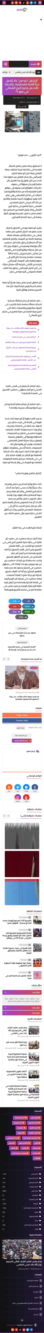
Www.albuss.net (35, 1269)
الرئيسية (33, 64)
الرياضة (20, 1132)
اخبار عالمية (34, 1127)
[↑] (22, 1320)
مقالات (21, 102)
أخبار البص (34, 1117)
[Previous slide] (8, 816)
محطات (35, 1148)
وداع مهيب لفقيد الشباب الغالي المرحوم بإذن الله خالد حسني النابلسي (17, 1030)
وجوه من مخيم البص (19, 1153)
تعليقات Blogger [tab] (22, 715)
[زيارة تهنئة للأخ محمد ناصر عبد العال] (34, 1045)
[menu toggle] (40, 2)
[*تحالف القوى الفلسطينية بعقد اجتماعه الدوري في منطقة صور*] (34, 1074)
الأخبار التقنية (33, 1132)
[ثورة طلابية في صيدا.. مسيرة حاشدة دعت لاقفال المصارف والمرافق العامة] (37, 947)
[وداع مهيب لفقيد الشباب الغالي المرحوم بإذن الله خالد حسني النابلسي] (34, 1030)
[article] (22, 632)
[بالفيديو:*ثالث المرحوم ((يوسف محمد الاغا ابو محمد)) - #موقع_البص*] (37, 920)
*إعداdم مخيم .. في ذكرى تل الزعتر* (24, 336)
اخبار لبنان (35, 1190)
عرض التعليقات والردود (21, 740)
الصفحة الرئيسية (32, 102)
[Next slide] (4, 659)
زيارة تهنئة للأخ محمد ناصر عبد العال (16, 1043)
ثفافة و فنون (23, 1143)
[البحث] (4, 2)
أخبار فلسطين (33, 1122)
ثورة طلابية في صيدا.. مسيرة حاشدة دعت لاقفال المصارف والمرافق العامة (17, 950)
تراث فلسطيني (12, 1137)
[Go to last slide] (8, 659)
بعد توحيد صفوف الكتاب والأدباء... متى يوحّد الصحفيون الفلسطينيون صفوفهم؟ (21, 330)
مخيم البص (10, 1325)
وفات (36, 1158)
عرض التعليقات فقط (21, 735)
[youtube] (27, 2)
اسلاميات (20, 1127)
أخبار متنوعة (18, 1122)
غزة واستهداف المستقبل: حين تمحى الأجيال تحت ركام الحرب (21, 349)
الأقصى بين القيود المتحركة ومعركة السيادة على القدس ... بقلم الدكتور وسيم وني (21, 358)
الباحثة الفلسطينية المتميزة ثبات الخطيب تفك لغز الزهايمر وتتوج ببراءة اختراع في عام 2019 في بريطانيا (16, 935)
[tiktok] (23, 2)
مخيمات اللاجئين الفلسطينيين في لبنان (25, 1303)
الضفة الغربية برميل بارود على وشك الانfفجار (20, 342)
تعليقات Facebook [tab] (22, 720)
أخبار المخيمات (20, 1117)
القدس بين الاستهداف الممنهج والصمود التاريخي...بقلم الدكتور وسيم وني (22, 367)
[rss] (16, 2)
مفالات (24, 1148)
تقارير (36, 1143)
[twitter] (31, 2)
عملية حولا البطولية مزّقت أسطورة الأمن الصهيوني (17, 964)
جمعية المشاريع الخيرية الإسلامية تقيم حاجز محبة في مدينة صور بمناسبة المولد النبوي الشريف (23, 1058)
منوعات (35, 1153)
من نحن (36, 1314)
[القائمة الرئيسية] (5, 64)
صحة (36, 1220)
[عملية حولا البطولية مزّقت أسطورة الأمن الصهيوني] (37, 963)
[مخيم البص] (22, 9)
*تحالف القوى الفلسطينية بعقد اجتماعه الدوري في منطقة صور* (16, 1074)
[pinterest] (20, 2)
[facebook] (35, 2)
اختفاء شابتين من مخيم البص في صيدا (18, 977)
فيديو (11, 1143)
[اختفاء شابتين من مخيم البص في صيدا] (37, 975)
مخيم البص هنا (33, 1308)
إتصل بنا (35, 1291)
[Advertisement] (22, 36)
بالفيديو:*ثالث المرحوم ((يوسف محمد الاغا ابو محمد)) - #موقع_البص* (17, 922)
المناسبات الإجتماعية (30, 1137)
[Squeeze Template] (35, 1325)
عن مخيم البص (33, 1286)
